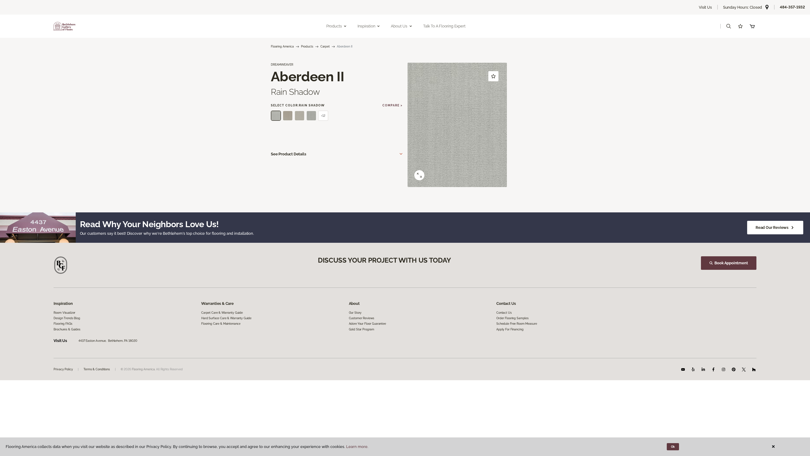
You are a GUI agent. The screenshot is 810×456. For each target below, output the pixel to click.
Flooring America (282, 46)
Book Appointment (731, 263)
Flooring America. (143, 369)
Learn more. (357, 446)
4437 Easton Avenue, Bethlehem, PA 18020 (107, 340)
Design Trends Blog (67, 318)
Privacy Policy (63, 369)
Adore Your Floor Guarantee (367, 323)
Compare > (392, 105)
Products (307, 46)
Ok (673, 446)
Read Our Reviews (772, 227)
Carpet (325, 46)
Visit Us (705, 7)
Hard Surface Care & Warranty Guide (226, 318)
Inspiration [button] (366, 26)
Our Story (355, 312)
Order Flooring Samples (512, 318)
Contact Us (504, 312)
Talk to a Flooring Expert (444, 26)
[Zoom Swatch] (419, 175)
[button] (728, 26)
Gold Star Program (361, 329)
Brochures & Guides (67, 329)
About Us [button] (399, 26)
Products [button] (334, 26)
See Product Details (288, 154)
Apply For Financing (509, 329)
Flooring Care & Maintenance (220, 323)
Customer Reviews (361, 318)
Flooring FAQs (63, 323)
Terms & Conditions (97, 369)
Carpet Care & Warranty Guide (222, 312)
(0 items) (752, 26)
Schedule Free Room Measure (516, 323)
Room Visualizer (64, 312)
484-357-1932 (792, 7)
